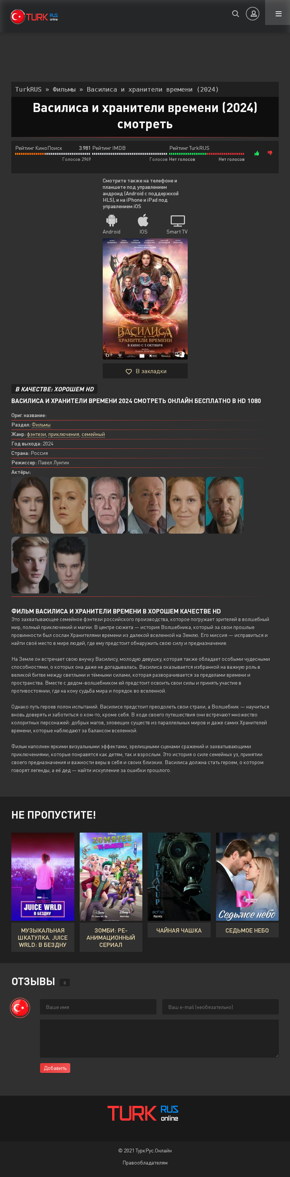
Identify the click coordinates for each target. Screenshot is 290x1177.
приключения (63, 434)
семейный (93, 434)
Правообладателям (145, 1162)
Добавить (55, 1068)
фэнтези (36, 434)
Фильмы (41, 424)
